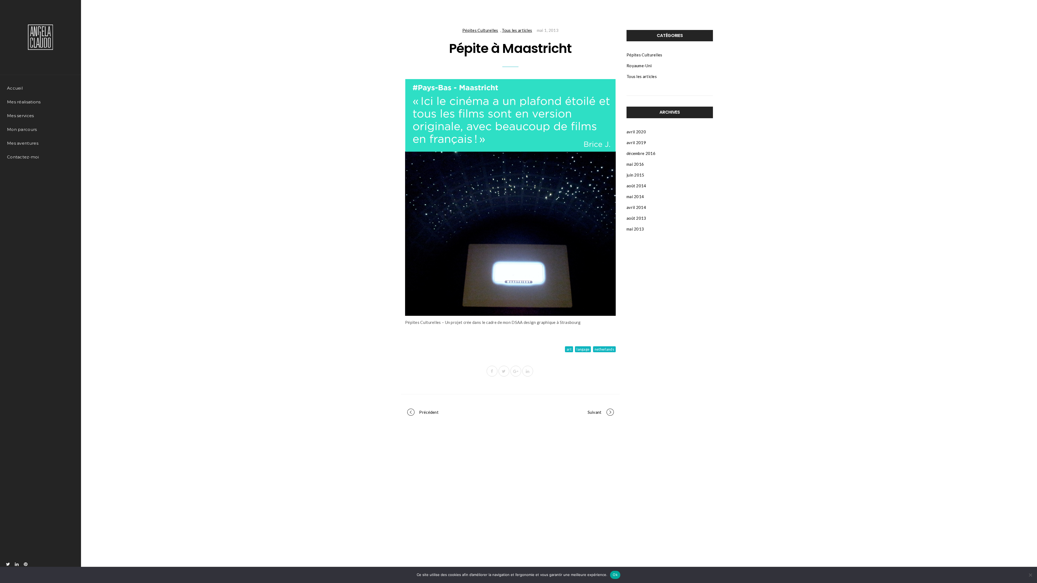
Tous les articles (517, 30)
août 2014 (636, 185)
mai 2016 (635, 164)
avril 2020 (636, 131)
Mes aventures (22, 143)
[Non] (1030, 575)
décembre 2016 (641, 153)
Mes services (20, 115)
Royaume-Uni (639, 65)
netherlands (604, 349)
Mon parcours (22, 129)
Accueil (15, 88)
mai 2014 (635, 196)
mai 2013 (635, 228)
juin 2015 (635, 174)
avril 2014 (636, 207)
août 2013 (636, 218)
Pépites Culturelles (480, 30)
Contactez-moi (23, 157)
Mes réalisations (24, 101)
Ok (615, 574)
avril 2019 (636, 142)
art (569, 349)
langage (583, 349)
